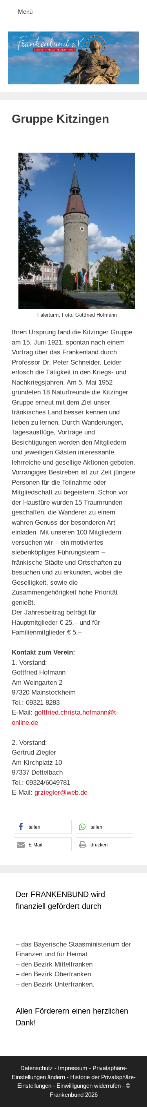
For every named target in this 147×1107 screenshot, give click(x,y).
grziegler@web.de (60, 792)
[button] (43, 826)
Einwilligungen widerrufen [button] (88, 1085)
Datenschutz (36, 1068)
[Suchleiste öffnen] (135, 12)
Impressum (72, 1068)
